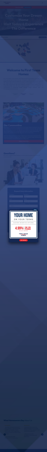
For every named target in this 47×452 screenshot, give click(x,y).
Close (35, 209)
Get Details (23, 240)
